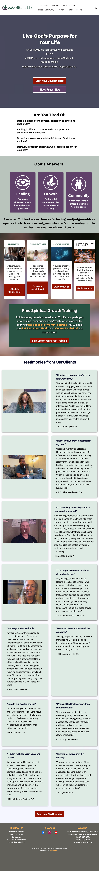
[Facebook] (43, 832)
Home (39, 5)
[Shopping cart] (96, 7)
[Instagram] (49, 832)
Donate (79, 9)
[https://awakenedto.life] (17, 7)
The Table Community (45, 9)
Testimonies (61, 9)
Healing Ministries (51, 5)
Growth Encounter (68, 5)
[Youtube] (56, 832)
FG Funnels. (54, 850)
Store (71, 9)
